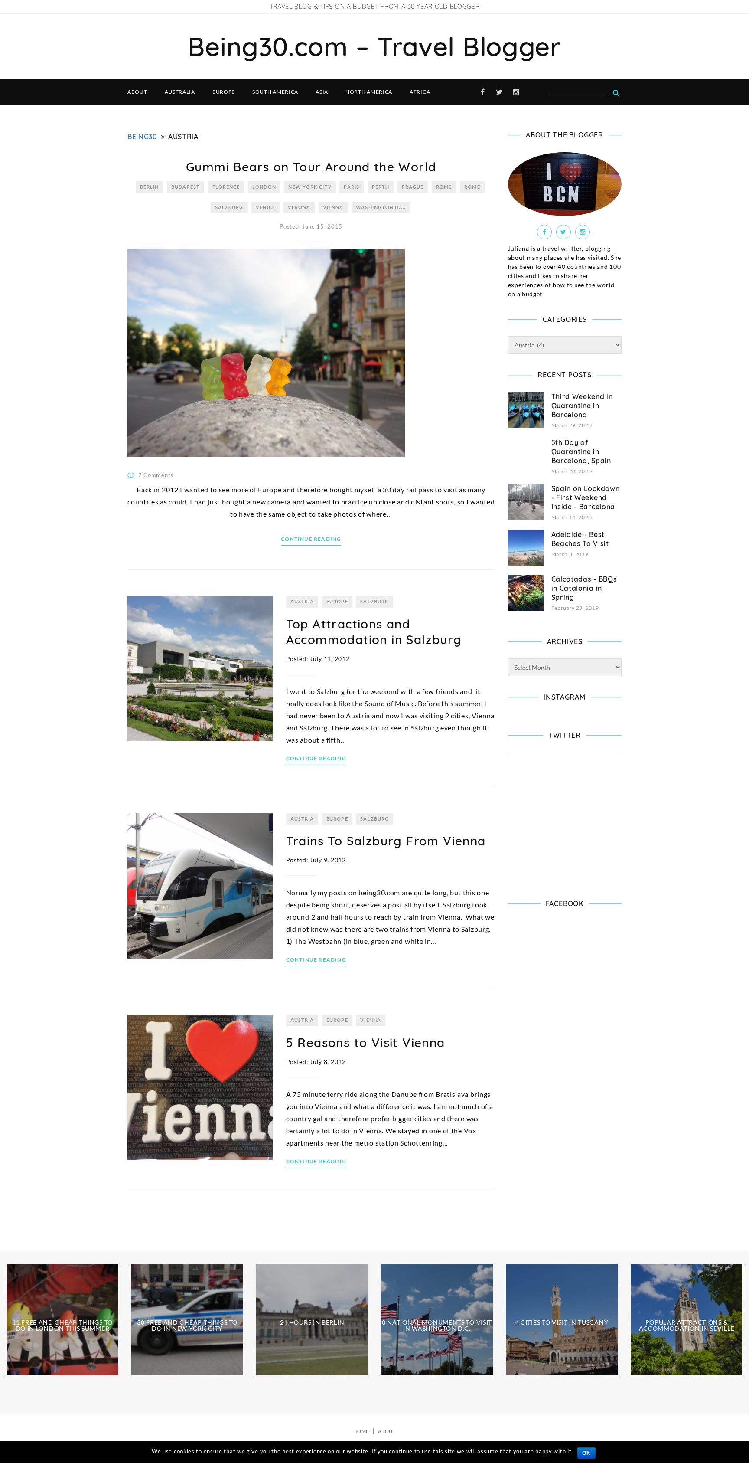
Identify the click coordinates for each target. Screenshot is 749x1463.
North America (368, 91)
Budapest (185, 187)
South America (275, 91)
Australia (180, 91)
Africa (420, 91)
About (137, 91)
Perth (381, 187)
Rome (444, 187)
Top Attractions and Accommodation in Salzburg (374, 631)
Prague (413, 187)
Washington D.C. (380, 207)
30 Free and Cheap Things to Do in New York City (187, 1325)
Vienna (333, 207)
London (264, 187)
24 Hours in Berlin (312, 1322)
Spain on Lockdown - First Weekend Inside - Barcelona (585, 497)
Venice (265, 207)
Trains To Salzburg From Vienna (386, 840)
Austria (302, 601)
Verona (299, 207)
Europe (223, 91)
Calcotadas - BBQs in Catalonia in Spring (584, 588)
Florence (226, 187)
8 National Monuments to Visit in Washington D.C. (437, 1325)
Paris (351, 187)
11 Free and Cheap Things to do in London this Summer (62, 1325)
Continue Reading (311, 539)
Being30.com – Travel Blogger (374, 46)
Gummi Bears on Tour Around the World (311, 166)
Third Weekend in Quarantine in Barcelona (582, 405)
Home (361, 1431)
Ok (586, 1453)
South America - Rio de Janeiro (62, 1429)
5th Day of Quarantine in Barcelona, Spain (581, 451)
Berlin (149, 187)
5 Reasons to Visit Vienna (365, 1042)
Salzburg (229, 207)
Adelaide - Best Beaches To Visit (580, 539)
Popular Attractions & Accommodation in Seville (687, 1325)
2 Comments (155, 474)
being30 (142, 136)
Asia (322, 91)
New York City (309, 187)
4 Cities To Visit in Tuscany (562, 1322)
